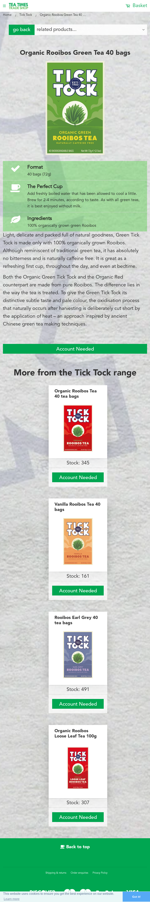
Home (7, 15)
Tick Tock (25, 15)
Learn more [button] (12, 899)
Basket (139, 5)
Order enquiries (79, 873)
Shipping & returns (56, 873)
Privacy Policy (100, 873)
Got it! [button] (136, 896)
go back (21, 29)
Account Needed (75, 349)
